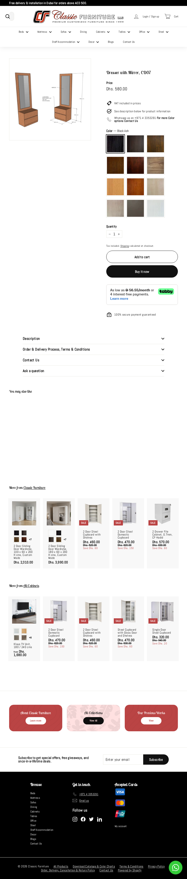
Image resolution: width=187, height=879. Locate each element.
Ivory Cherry (115, 208)
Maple (155, 187)
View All (93, 720)
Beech (115, 187)
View (151, 720)
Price (109, 82)
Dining (83, 32)
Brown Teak (155, 165)
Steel (161, 32)
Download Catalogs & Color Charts (94, 866)
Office (142, 32)
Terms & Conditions (131, 866)
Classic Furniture (34, 487)
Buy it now (142, 271)
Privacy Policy (156, 866)
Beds (22, 32)
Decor (91, 42)
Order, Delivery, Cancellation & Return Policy (68, 870)
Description (31, 338)
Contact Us (129, 42)
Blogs (111, 42)
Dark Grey (135, 208)
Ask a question (33, 370)
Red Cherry (135, 187)
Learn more (36, 720)
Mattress (42, 32)
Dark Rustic (135, 165)
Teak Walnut (115, 165)
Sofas (64, 32)
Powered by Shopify (130, 870)
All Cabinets (31, 586)
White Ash (155, 208)
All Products (61, 866)
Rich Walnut (135, 144)
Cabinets (101, 32)
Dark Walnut (155, 144)
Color (117, 130)
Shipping (124, 245)
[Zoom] (50, 99)
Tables (122, 32)
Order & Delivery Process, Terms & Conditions (56, 349)
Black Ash (115, 144)
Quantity (111, 226)
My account (121, 826)
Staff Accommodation (64, 42)
